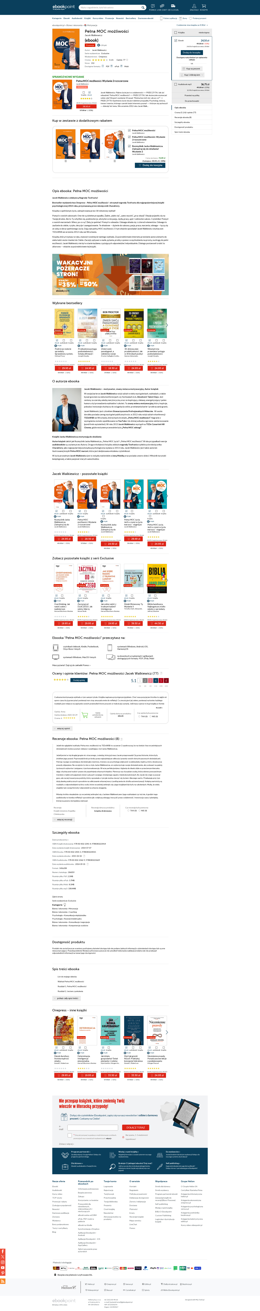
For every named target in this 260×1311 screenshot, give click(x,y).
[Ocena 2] (96, 60)
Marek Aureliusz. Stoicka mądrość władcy (61, 1058)
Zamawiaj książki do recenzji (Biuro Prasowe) (165, 1199)
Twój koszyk (109, 1194)
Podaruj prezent (199, 18)
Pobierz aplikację (170, 18)
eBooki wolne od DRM (87, 1215)
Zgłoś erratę (57, 896)
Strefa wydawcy (162, 1190)
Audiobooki (77, 18)
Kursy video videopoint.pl (191, 1225)
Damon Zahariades (131, 356)
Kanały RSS (2, 1281)
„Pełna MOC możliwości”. (131, 441)
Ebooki (67, 18)
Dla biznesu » (77, 1163)
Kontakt (132, 1186)
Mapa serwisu (135, 1220)
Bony (185, 18)
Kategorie (56, 18)
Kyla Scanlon (105, 1063)
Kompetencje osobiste (78, 925)
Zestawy (56, 1217)
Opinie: (120, 60)
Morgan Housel (116, 1063)
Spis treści (182, 132)
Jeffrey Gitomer (153, 611)
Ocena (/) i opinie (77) (185, 112)
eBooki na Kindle (85, 1225)
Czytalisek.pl (131, 1290)
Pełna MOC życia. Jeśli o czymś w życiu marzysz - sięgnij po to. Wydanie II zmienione (156, 529)
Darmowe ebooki (145, 18)
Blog (54, 1232)
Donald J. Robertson (61, 1063)
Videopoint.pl (93, 1290)
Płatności (133, 1209)
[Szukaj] (143, 7)
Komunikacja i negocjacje (79, 922)
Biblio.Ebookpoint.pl (171, 1290)
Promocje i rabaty (59, 1201)
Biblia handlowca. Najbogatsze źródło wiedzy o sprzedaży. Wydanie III (156, 608)
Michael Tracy (60, 356)
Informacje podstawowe (88, 1189)
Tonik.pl (201, 1300)
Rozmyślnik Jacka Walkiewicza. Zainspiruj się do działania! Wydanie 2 (147, 149)
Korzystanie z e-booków (88, 1200)
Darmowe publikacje (60, 1213)
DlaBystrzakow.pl (170, 1284)
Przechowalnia (110, 1198)
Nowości (120, 18)
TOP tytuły (57, 1198)
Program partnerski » (80, 1152)
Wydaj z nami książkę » (128, 1152)
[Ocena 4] (101, 60)
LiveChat (133, 1224)
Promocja (90, 45)
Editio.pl (147, 1284)
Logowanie (108, 1186)
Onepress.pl (111, 1284)
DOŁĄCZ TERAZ (135, 1127)
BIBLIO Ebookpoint (163, 1211)
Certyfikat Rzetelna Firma (191, 1190)
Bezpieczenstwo (85, 1192)
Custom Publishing (163, 1215)
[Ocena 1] (93, 60)
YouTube (2, 1267)
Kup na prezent (193, 68)
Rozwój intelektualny (73, 919)
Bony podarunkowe (60, 1224)
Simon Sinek (82, 611)
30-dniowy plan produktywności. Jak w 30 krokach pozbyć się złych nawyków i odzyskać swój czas (133, 354)
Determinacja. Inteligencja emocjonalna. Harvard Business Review (85, 1061)
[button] (167, 325)
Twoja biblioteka (111, 1201)
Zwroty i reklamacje (137, 1201)
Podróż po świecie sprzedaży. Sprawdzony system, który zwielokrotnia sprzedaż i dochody (64, 354)
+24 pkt (103, 45)
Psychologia (57, 915)
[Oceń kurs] (61, 679)
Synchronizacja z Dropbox (88, 1229)
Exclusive (105, 53)
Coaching (73, 912)
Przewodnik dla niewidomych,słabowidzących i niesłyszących (85, 1207)
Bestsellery (131, 18)
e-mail (61, 1128)
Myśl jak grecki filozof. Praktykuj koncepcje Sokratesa (133, 1058)
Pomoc (86, 665)
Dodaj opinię (79, 680)
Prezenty (107, 1205)
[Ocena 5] (104, 60)
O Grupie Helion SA (189, 1186)
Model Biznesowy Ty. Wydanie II (133, 605)
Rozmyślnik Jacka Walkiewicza (87, 441)
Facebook (2, 1251)
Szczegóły (182, 122)
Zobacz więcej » (66, 1144)
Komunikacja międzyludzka (75, 915)
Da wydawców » (173, 1152)
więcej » (109, 1138)
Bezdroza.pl (187, 1284)
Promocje (109, 18)
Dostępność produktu (184, 127)
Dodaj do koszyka (191, 52)
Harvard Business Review (63, 611)
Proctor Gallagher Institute (110, 356)
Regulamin (133, 1190)
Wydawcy (56, 1220)
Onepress (103, 56)
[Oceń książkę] (100, 60)
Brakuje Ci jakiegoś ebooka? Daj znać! (135, 1163)
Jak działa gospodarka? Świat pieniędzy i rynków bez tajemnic (109, 1060)
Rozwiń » (159, 708)
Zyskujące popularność (62, 1205)
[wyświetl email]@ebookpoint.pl (121, 1302)
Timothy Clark (129, 609)
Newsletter (108, 1213)
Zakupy (81, 1196)
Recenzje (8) (183, 117)
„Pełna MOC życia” (110, 441)
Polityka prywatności (138, 1194)
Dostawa (133, 1205)
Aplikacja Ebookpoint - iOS (89, 1239)
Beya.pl (109, 1290)
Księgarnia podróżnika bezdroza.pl (190, 1214)
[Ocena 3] (99, 60)
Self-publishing (161, 1204)
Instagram (2, 1262)
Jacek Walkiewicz (99, 50)
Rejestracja (108, 1190)
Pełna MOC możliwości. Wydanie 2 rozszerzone (102, 81)
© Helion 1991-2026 (59, 1305)
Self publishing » (173, 1163)
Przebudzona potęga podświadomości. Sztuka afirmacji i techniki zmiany (87, 352)
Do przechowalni (192, 101)
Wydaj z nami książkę (163, 1208)
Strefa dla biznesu (162, 1186)
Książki (87, 18)
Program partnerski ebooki (166, 1194)
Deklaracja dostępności (139, 1198)
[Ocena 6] (107, 60)
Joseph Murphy (83, 356)
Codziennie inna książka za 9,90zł (191, 25)
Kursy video (98, 18)
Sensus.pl (129, 1284)
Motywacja (73, 908)
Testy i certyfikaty (60, 1228)
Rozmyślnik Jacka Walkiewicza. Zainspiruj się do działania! (108, 528)
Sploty (147, 1290)
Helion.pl (91, 1284)
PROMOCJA (82, 87)
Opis (180, 107)
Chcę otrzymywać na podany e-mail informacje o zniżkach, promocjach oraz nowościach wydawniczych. (95, 1136)
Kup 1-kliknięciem (192, 75)
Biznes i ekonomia (59, 908)
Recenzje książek (136, 1217)
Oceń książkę (109, 1209)
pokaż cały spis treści (67, 998)
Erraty (132, 1213)
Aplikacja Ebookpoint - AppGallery (87, 1244)
